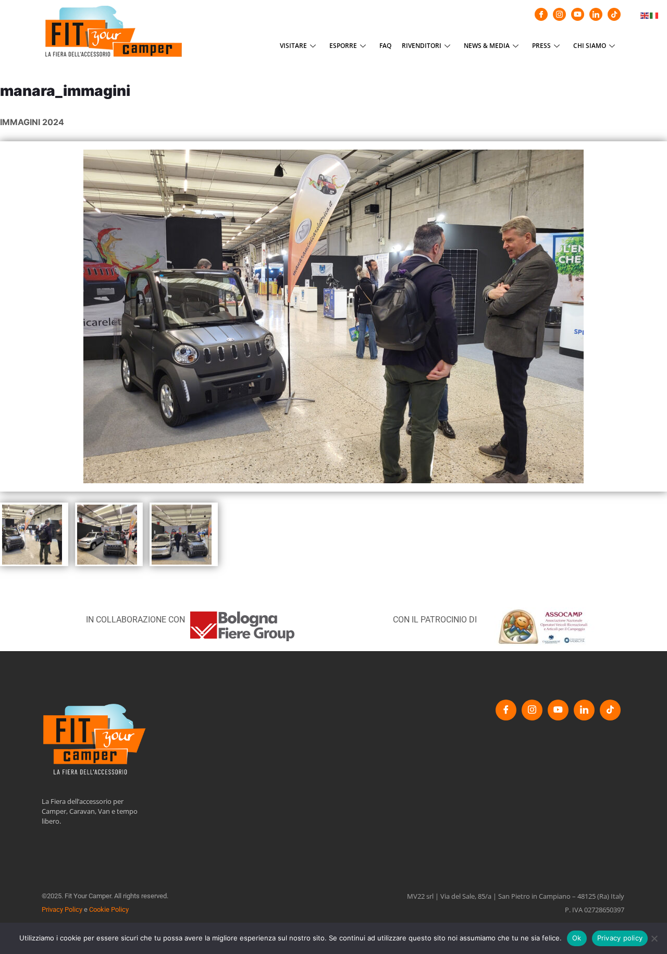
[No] (654, 938)
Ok (577, 938)
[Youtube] (577, 14)
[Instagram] (559, 14)
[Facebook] (541, 14)
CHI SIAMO (589, 45)
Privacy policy (620, 938)
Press (541, 45)
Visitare (293, 45)
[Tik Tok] (614, 14)
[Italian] (654, 14)
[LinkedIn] (595, 14)
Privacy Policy (62, 909)
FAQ (385, 45)
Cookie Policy (109, 909)
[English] (645, 14)
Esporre (343, 45)
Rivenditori (421, 45)
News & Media (487, 45)
